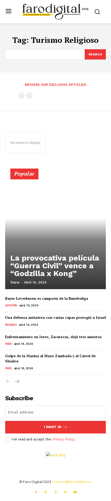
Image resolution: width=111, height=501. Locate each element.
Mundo (11, 325)
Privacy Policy (63, 439)
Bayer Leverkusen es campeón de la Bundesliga (46, 298)
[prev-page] (21, 96)
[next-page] (16, 381)
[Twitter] (65, 492)
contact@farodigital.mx (72, 482)
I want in (52, 427)
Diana (14, 282)
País (8, 344)
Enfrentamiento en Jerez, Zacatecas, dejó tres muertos (53, 336)
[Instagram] (46, 492)
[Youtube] (75, 492)
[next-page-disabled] (29, 96)
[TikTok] (55, 492)
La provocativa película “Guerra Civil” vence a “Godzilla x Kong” (54, 265)
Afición (11, 305)
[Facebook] (36, 492)
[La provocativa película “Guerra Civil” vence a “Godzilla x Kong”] (55, 231)
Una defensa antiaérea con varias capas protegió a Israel (55, 317)
